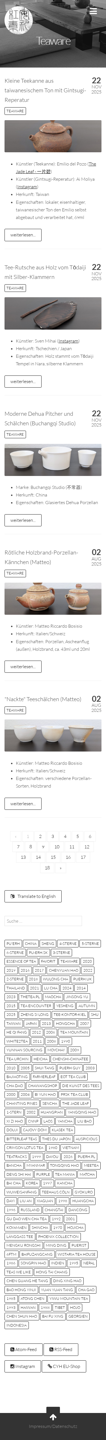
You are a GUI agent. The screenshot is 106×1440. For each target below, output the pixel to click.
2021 (34, 988)
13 (23, 857)
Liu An (26, 1200)
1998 (62, 1200)
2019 (11, 970)
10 (56, 846)
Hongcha (65, 1023)
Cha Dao (15, 1085)
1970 (57, 1227)
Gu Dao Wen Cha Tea (27, 1219)
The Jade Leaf (75, 1103)
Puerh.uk (82, 979)
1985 (11, 1298)
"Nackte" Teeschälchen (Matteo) (43, 699)
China (30, 943)
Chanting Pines (22, 1103)
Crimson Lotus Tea (25, 1147)
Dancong (77, 1210)
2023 (11, 996)
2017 (39, 970)
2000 (11, 1094)
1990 (65, 1041)
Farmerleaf (44, 1076)
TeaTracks (17, 1156)
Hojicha (75, 1227)
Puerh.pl (86, 1156)
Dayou (52, 1156)
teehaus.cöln (56, 1192)
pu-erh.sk (38, 952)
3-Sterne (61, 952)
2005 (25, 1068)
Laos (48, 1121)
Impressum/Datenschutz (53, 1426)
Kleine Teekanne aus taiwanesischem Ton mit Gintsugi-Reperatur (45, 90)
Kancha (64, 1183)
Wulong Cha (55, 979)
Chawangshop (42, 1085)
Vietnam (70, 1147)
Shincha (40, 1227)
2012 (36, 1032)
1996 (11, 1210)
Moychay (56, 1050)
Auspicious (87, 1139)
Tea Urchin (18, 1059)
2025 (11, 1014)
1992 (56, 1219)
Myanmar (36, 1165)
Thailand (16, 988)
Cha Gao (86, 1289)
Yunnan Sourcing (24, 1050)
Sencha (49, 1103)
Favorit (48, 961)
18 (47, 868)
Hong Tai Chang (52, 1272)
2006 (50, 1032)
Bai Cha (14, 1183)
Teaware (15, 111)
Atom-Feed (25, 1349)
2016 (25, 970)
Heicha (40, 1059)
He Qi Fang (17, 1032)
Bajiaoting (17, 1076)
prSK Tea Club (74, 1094)
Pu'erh (13, 943)
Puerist (79, 1245)
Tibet (60, 1307)
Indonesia (17, 1325)
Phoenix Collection (58, 1236)
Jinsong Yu (77, 996)
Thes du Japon (56, 1139)
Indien (57, 1263)
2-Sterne (15, 979)
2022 (87, 970)
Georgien (78, 1316)
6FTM (11, 1254)
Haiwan (28, 1307)
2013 (46, 1023)
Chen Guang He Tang (27, 1280)
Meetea (91, 1165)
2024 (67, 988)
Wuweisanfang (22, 1192)
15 (53, 857)
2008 (51, 1041)
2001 (70, 1219)
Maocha (53, 996)
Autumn (87, 1005)
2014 (81, 988)
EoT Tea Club (73, 1076)
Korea (32, 1183)
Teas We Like (19, 1272)
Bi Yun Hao (45, 1094)
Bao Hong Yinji (21, 1289)
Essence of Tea (21, 961)
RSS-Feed (62, 1349)
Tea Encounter (36, 1005)
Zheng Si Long (35, 1014)
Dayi (11, 1200)
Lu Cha (50, 988)
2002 (31, 1112)
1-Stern (14, 1112)
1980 (52, 1147)
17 (83, 857)
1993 (11, 1307)
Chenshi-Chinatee (70, 1059)
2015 (11, 1005)
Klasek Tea (62, 1130)
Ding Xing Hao (67, 1280)
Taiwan (14, 1023)
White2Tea (17, 1041)
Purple (43, 1174)
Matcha (87, 1174)
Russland (30, 1210)
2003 (90, 1068)
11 (71, 846)
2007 (84, 1023)
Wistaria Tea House (77, 1254)
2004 (25, 1094)
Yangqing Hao (82, 1112)
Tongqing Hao (64, 1165)
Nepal (89, 1263)
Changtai (54, 1210)
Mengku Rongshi (24, 1245)
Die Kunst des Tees (80, 1085)
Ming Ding (56, 1245)
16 (68, 857)
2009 (74, 1050)
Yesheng (64, 1005)
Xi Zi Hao (15, 1121)
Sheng (48, 943)
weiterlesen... (23, 235)
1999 (36, 1156)
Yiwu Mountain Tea (68, 1298)
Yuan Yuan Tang (57, 1289)
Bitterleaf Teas (22, 1139)
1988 (45, 1307)
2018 (33, 979)
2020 (87, 961)
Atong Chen (32, 1298)
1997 (47, 1183)
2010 (11, 1068)
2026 (68, 1156)
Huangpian (52, 1112)
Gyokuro (84, 1192)
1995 (73, 1263)
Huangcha (83, 1200)
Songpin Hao (33, 1263)
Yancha (65, 1121)
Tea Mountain (74, 1032)
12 (86, 846)
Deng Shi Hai (19, 1174)
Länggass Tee (20, 1236)
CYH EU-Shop (66, 1366)
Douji (12, 1130)
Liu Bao (84, 1121)
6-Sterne (15, 952)
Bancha (14, 1165)
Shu (95, 1014)
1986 (11, 1263)
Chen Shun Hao (22, 1316)
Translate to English (36, 896)
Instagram (27, 186)
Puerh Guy (70, 1068)
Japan (31, 1023)
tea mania (65, 1174)
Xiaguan (45, 1200)
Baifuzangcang (37, 1254)
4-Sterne (68, 943)
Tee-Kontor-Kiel (70, 1014)
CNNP (33, 1121)
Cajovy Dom (35, 1130)
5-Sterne (90, 943)
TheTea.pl (30, 996)
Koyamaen (17, 1227)
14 (38, 857)
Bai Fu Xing (52, 1316)
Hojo (75, 1307)
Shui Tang (44, 1068)
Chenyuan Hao (63, 970)
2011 (37, 1041)
